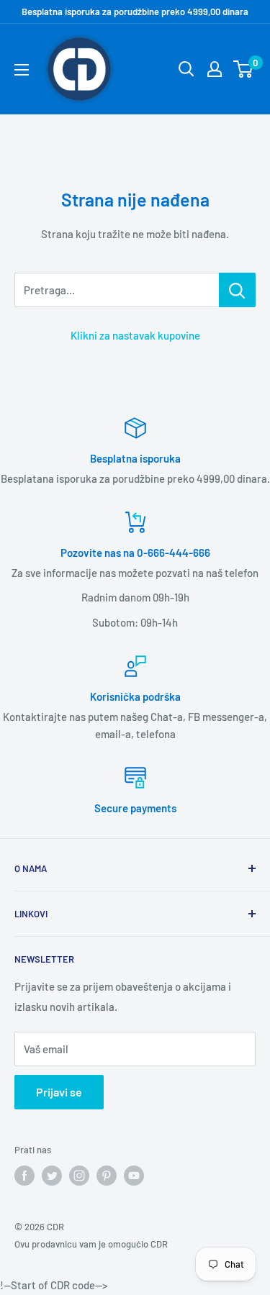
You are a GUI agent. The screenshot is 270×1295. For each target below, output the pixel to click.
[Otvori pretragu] (186, 69)
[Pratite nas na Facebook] (24, 1176)
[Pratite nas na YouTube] (134, 1176)
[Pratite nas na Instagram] (79, 1176)
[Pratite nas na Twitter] (52, 1176)
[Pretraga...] (237, 290)
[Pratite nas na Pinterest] (106, 1176)
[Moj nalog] (214, 69)
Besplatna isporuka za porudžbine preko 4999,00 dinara (135, 11)
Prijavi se (59, 1092)
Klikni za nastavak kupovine (135, 335)
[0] (244, 69)
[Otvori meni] (21, 70)
